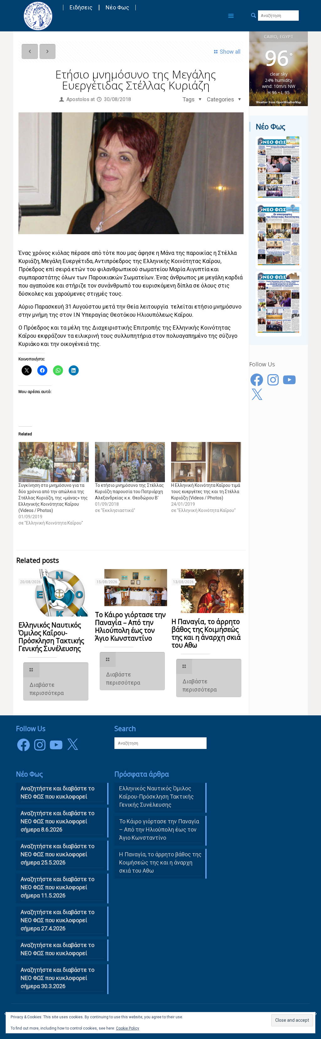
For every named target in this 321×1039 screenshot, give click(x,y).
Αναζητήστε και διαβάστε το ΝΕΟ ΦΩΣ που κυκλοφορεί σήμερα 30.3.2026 (57, 977)
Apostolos (77, 99)
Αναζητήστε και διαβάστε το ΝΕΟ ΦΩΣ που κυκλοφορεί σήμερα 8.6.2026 (57, 821)
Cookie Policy (127, 1028)
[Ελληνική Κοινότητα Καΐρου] (38, 15)
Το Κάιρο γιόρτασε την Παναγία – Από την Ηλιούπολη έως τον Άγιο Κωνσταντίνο (130, 626)
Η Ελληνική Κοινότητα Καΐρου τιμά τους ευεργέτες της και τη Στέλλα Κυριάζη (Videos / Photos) (205, 491)
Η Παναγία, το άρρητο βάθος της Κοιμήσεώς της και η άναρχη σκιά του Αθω (206, 633)
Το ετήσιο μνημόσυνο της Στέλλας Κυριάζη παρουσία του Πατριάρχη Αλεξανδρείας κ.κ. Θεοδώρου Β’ (129, 491)
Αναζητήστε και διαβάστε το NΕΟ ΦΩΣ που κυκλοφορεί (57, 792)
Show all (230, 51)
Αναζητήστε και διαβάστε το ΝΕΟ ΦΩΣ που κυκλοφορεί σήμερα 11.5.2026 (57, 887)
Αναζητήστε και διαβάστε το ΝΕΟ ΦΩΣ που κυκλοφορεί (57, 949)
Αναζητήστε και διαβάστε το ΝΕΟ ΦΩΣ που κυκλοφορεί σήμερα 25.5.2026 (57, 854)
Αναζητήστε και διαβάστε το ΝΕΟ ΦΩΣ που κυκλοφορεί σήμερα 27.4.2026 (57, 920)
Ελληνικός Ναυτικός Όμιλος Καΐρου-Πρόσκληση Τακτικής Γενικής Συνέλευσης (51, 637)
